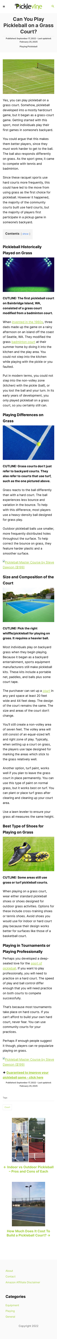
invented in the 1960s (27, 322)
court (46, 690)
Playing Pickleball (28, 46)
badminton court (23, 342)
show (25, 233)
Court (7, 1107)
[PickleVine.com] (28, 6)
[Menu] (4, 6)
